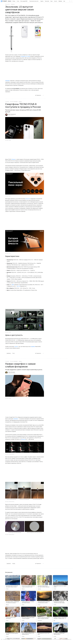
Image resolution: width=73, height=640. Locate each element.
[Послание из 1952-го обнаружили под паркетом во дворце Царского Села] (12, 598)
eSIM (13, 284)
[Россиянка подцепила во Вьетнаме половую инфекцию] (44, 582)
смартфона (15, 418)
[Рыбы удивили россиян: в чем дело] (44, 630)
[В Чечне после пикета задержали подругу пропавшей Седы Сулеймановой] (28, 582)
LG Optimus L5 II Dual (25, 56)
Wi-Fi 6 (18, 286)
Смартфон (7, 80)
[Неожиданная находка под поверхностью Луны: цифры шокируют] (60, 598)
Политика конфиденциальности (66, 639)
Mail (1, 639)
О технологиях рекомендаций (57, 639)
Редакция (39, 639)
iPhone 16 (23, 439)
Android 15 (27, 198)
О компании (4, 639)
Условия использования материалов (46, 639)
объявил (13, 159)
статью (16, 346)
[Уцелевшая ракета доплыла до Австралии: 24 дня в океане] (12, 582)
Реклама (8, 639)
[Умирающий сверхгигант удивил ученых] (60, 582)
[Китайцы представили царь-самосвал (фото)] (60, 630)
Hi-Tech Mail (15, 101)
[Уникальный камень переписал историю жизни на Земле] (44, 598)
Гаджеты (20, 101)
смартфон (33, 346)
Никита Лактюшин (11, 372)
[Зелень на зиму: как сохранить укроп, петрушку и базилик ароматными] (44, 614)
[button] (11, 38)
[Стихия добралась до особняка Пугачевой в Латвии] (28, 598)
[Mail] (1, 1)
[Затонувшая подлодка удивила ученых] (12, 630)
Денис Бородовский (12, 114)
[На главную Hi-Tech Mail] (4, 1)
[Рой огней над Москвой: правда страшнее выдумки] (28, 614)
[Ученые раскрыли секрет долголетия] (12, 614)
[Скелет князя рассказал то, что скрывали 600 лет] (28, 630)
